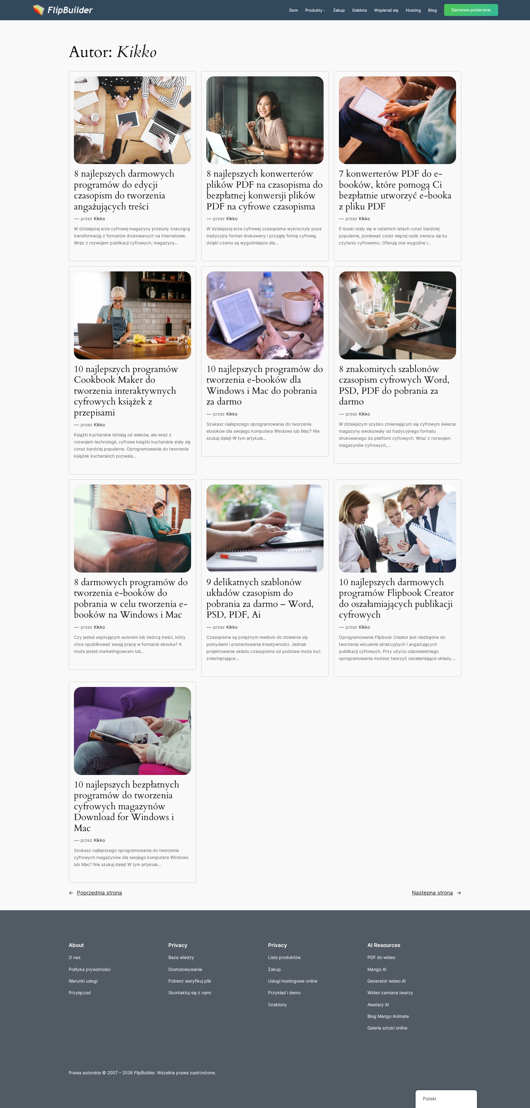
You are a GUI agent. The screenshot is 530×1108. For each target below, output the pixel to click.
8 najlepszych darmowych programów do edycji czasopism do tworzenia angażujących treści (124, 190)
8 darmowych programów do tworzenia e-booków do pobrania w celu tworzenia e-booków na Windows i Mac (131, 599)
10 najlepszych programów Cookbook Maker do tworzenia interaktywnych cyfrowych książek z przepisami (126, 391)
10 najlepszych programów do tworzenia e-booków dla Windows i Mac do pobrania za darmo (264, 386)
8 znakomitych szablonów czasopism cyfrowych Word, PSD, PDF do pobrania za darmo (394, 386)
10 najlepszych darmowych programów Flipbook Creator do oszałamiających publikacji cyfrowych (396, 599)
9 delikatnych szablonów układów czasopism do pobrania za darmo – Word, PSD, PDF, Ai (260, 599)
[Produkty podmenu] (324, 10)
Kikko (99, 218)
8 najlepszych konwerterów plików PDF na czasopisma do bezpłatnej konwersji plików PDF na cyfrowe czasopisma (264, 190)
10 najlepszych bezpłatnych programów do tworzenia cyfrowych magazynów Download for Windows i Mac (126, 807)
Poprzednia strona (95, 893)
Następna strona (436, 893)
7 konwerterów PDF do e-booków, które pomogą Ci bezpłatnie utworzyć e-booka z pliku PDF (395, 190)
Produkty (313, 10)
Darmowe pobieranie (471, 10)
